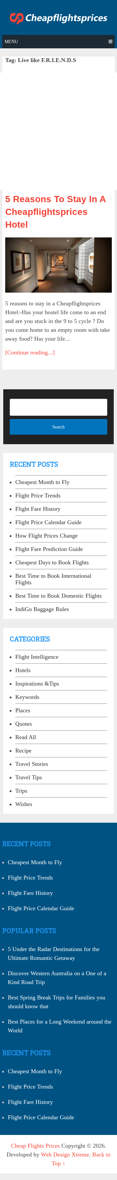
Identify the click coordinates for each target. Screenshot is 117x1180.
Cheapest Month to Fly (42, 482)
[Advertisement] (58, 131)
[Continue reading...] (30, 352)
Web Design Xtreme (65, 1154)
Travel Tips (28, 777)
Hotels (23, 670)
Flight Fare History (37, 509)
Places (22, 710)
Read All (25, 737)
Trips (21, 790)
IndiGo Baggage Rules (42, 609)
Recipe (23, 750)
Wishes (23, 804)
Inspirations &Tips (37, 683)
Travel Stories (31, 764)
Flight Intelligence (36, 657)
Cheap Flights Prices (35, 1145)
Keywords (27, 697)
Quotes (23, 723)
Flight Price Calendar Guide (48, 522)
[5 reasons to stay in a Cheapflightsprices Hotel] (58, 265)
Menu (11, 41)
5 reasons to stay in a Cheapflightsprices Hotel (55, 212)
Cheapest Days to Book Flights (52, 562)
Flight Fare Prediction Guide (49, 549)
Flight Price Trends (37, 495)
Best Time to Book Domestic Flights (58, 595)
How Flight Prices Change (46, 535)
